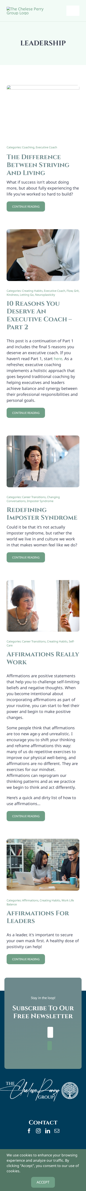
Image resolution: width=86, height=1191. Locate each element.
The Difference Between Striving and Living (38, 165)
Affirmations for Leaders (38, 917)
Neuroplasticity (45, 295)
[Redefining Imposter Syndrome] (43, 438)
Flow (70, 291)
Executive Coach (46, 147)
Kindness (13, 295)
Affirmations (30, 900)
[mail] (56, 1130)
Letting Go (27, 295)
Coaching (28, 147)
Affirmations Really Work (43, 658)
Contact (43, 1122)
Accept (43, 1182)
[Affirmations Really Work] (43, 583)
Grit (76, 291)
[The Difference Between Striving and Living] (43, 88)
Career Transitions (34, 497)
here (58, 358)
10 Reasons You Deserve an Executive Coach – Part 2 (39, 315)
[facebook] (29, 1130)
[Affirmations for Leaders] (43, 841)
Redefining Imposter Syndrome (42, 514)
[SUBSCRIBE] (49, 1045)
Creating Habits (32, 291)
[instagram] (38, 1130)
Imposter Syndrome (40, 501)
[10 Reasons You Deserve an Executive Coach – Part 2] (43, 232)
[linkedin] (47, 1130)
